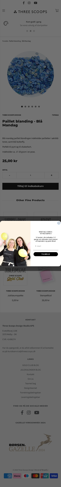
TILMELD (45, 254)
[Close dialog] (59, 223)
